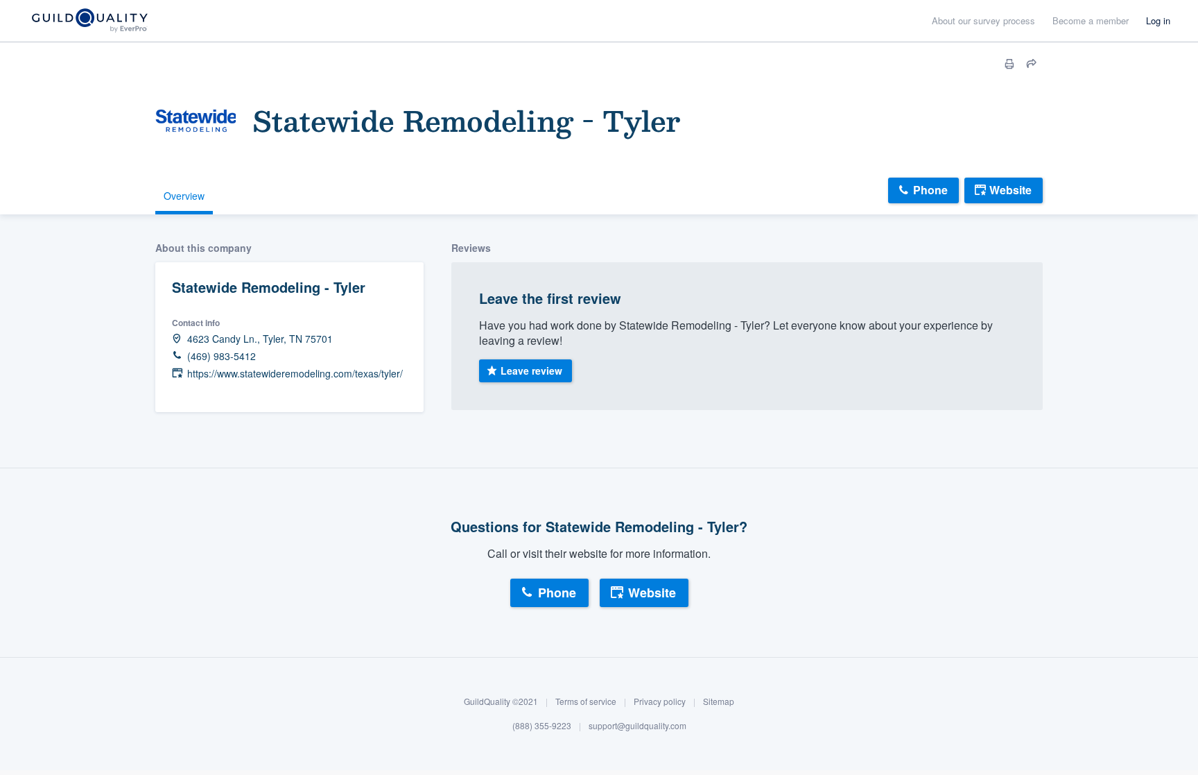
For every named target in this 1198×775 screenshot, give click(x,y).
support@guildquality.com (637, 726)
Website (1010, 190)
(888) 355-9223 (541, 726)
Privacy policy (660, 701)
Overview (184, 196)
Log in (1158, 20)
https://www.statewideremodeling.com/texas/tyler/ (295, 374)
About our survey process (983, 20)
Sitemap (718, 701)
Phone (930, 190)
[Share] (1032, 64)
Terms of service (585, 701)
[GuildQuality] (89, 21)
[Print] (1009, 64)
